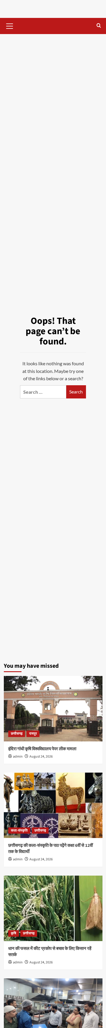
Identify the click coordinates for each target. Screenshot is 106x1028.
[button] (10, 25)
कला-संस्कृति (19, 830)
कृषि (13, 933)
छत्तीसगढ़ (16, 733)
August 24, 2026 (41, 756)
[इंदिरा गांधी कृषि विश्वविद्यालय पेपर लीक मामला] (53, 708)
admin (18, 756)
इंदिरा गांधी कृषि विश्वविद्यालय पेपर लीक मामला (42, 749)
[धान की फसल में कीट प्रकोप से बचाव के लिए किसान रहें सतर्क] (53, 908)
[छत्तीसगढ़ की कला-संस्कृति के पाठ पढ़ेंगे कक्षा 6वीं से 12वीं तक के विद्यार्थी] (53, 805)
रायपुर (33, 733)
